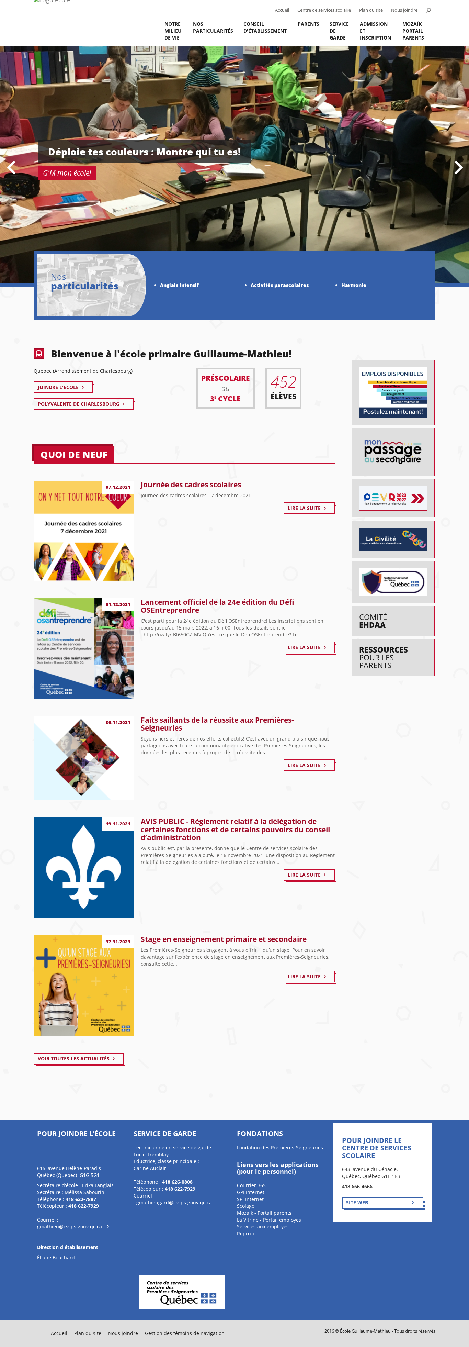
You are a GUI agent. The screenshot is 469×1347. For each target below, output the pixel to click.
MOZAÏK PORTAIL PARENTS (413, 31)
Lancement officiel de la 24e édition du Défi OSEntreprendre (217, 606)
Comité (373, 621)
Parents (308, 24)
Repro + (246, 1233)
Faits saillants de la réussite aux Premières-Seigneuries (217, 724)
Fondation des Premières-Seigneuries (280, 1147)
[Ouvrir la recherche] (428, 10)
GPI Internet (250, 1192)
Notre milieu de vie (173, 31)
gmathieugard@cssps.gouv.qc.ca (174, 1202)
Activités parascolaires (280, 285)
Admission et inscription (375, 31)
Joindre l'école (58, 387)
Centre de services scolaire (324, 10)
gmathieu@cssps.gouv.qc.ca (69, 1226)
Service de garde (339, 31)
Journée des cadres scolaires (191, 484)
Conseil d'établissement (265, 27)
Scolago (245, 1206)
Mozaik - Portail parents (264, 1213)
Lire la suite (304, 508)
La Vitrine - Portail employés (269, 1219)
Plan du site (371, 10)
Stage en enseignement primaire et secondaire (224, 939)
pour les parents (383, 657)
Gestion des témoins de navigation (185, 1333)
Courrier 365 (251, 1185)
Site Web (357, 1202)
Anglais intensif (179, 285)
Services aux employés (263, 1226)
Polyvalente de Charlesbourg (78, 404)
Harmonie (353, 285)
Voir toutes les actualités (74, 1058)
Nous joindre (404, 10)
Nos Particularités (213, 27)
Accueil (282, 10)
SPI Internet (250, 1199)
